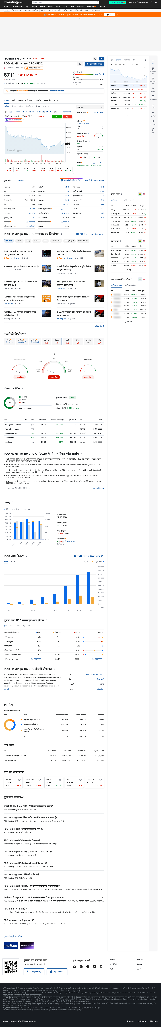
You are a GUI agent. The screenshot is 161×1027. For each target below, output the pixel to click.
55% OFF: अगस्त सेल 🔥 (117, 2)
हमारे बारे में (141, 960)
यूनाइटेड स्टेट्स (99, 689)
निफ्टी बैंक (113, 93)
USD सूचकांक (115, 108)
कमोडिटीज (127, 60)
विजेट (112, 969)
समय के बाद (35, 10)
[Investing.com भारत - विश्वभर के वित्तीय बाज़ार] (13, 2)
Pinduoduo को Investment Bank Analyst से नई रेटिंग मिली (18, 253)
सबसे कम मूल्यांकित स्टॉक (120, 279)
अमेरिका (60, 10)
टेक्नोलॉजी (100, 679)
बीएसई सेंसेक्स (115, 89)
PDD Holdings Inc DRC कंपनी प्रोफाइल (28, 669)
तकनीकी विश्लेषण (14, 334)
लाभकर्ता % (124, 200)
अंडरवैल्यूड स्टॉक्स (96, 10)
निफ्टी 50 (113, 86)
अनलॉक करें (37, 659)
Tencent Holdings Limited (15, 755)
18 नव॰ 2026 (65, 213)
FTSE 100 (114, 105)
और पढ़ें (6, 689)
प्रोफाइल (14, 106)
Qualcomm (30, 779)
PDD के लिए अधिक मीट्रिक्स (94, 180)
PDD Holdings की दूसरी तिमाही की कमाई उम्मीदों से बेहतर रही (20, 313)
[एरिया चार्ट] (10, 112)
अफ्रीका (87, 10)
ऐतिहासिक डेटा (29, 106)
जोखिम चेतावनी (154, 1021)
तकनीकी (47, 100)
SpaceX (8, 779)
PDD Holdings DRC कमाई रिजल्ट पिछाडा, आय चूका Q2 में (20, 283)
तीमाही (13, 561)
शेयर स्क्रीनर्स (80, 7)
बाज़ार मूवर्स (115, 194)
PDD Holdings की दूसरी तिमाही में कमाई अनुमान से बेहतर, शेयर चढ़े (19, 298)
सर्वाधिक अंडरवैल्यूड (116, 285)
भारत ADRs (52, 10)
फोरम (56, 100)
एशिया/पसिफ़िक (79, 10)
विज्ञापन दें (140, 964)
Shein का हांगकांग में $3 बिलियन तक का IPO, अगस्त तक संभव (74, 313)
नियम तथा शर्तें (130, 1021)
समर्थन (139, 969)
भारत (21, 10)
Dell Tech (90, 779)
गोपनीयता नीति (142, 1021)
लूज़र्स (132, 200)
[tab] (9, 341)
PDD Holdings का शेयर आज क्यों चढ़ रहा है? (21, 266)
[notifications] (151, 2)
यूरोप (65, 10)
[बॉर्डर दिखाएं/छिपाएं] (55, 112)
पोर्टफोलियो (113, 964)
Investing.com (15, 258)
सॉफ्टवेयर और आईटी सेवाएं (95, 675)
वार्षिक (6, 561)
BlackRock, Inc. (10, 760)
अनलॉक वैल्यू (98, 74)
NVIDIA (69, 779)
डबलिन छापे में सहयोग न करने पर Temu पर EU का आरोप (73, 298)
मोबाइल (112, 960)
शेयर (6, 10)
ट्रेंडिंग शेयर (115, 241)
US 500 (113, 101)
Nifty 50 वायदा (115, 97)
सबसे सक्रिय (114, 200)
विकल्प (38, 106)
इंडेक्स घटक (46, 106)
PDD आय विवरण (14, 556)
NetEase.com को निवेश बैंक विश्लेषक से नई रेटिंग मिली (74, 253)
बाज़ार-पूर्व (27, 10)
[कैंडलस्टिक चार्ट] (6, 112)
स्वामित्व (21, 106)
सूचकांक (118, 60)
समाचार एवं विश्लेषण (26, 100)
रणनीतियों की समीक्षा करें (57, 91)
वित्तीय (38, 100)
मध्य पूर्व (71, 10)
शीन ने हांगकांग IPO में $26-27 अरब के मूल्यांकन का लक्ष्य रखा (72, 283)
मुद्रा (112, 60)
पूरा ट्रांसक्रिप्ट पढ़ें (98, 488)
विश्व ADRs (44, 10)
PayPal (48, 779)
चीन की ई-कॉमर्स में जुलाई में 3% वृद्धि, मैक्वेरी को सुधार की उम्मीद (74, 268)
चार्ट (13, 100)
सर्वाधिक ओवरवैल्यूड (130, 285)
